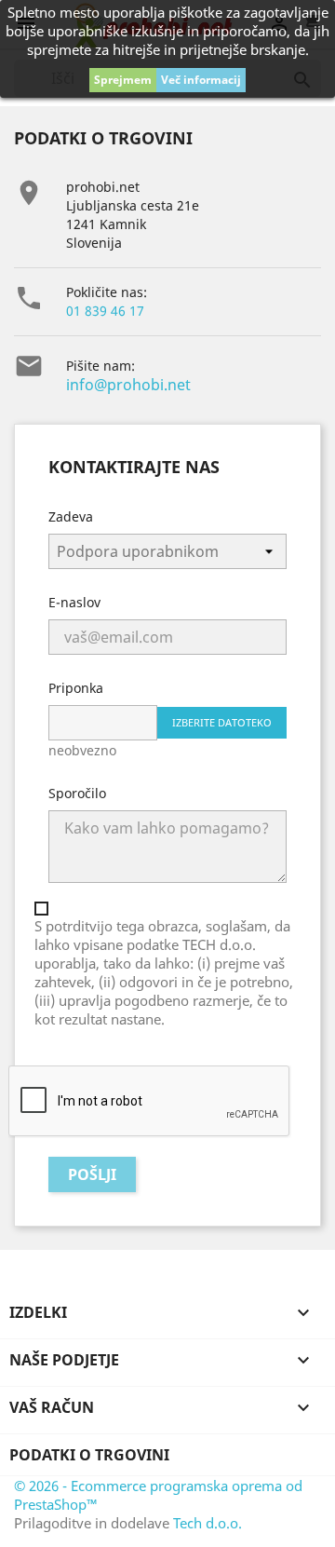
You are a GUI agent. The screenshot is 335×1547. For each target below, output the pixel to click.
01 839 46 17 (105, 310)
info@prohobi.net (128, 384)
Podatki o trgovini (89, 1455)
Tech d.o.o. (207, 1522)
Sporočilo (77, 793)
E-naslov (74, 602)
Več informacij (201, 80)
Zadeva (70, 516)
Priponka (75, 688)
